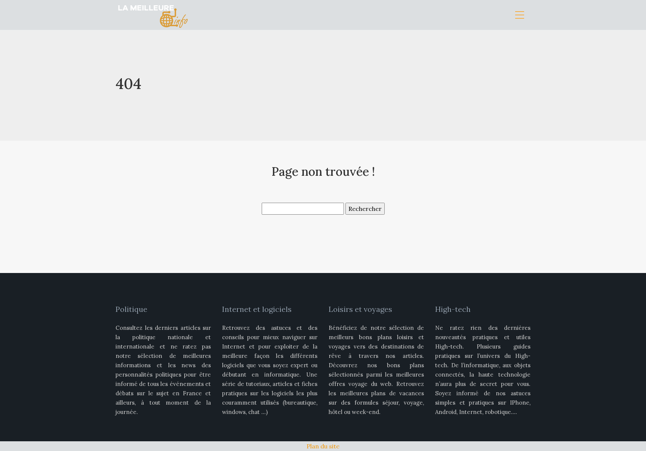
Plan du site (323, 446)
